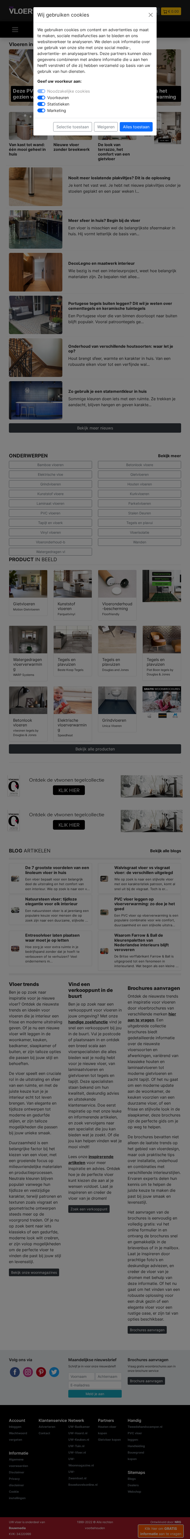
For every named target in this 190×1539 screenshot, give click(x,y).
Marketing (56, 110)
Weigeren (106, 126)
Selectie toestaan (72, 126)
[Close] (151, 15)
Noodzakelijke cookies (68, 91)
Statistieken (58, 104)
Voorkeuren (58, 97)
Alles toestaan (136, 126)
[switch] (41, 98)
